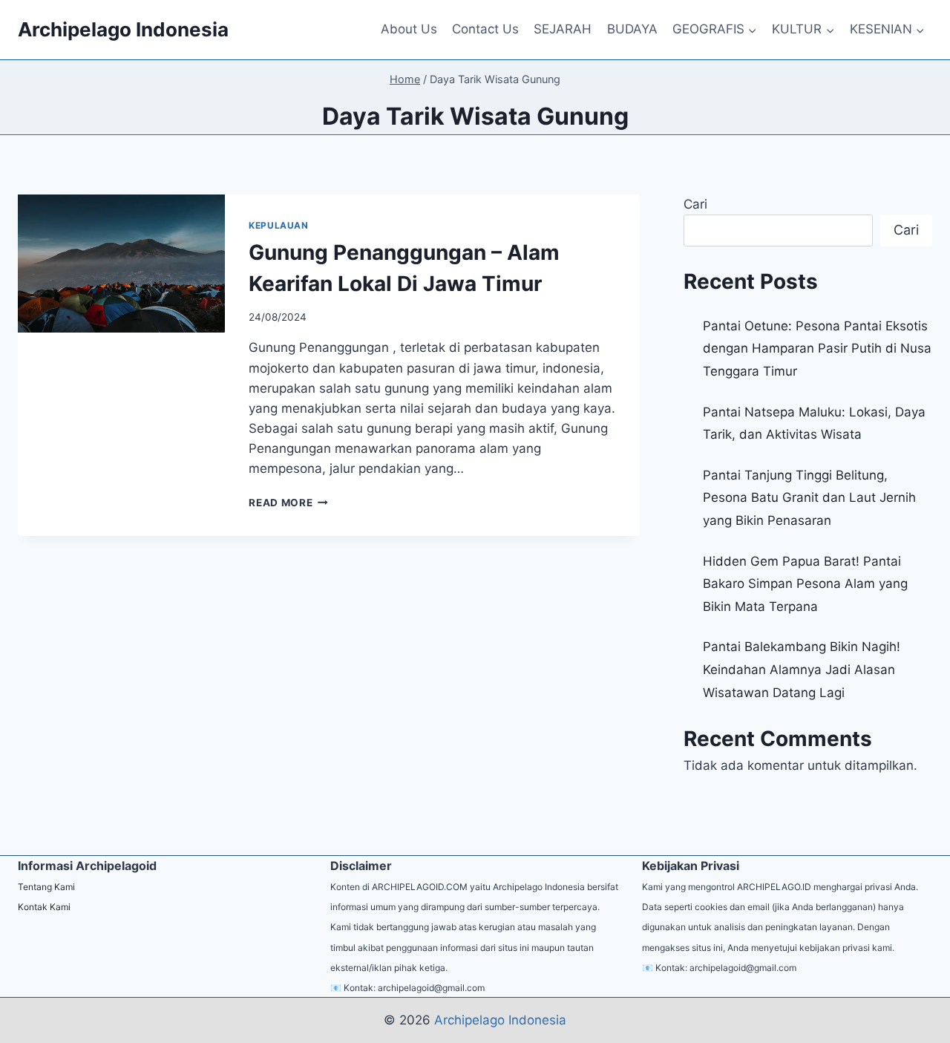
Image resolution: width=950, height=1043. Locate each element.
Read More (288, 503)
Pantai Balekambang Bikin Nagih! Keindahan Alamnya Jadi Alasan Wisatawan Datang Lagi (801, 669)
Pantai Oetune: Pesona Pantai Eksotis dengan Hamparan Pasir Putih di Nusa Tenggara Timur (817, 348)
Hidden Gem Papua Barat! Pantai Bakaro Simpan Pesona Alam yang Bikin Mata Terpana (805, 584)
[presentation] (121, 263)
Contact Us (485, 29)
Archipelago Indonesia (500, 1020)
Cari (695, 204)
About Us (409, 29)
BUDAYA (632, 29)
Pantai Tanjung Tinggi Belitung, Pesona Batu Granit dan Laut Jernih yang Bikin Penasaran (809, 498)
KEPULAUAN (278, 225)
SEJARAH (563, 29)
